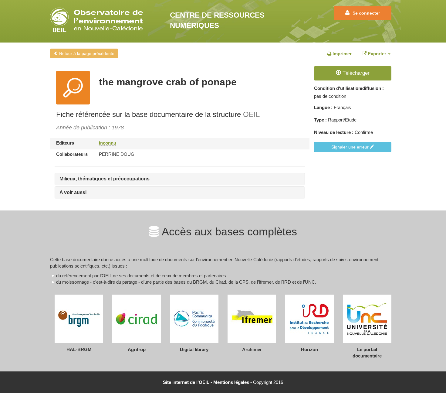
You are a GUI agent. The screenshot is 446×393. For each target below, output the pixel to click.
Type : (320, 119)
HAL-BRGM (79, 349)
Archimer (252, 349)
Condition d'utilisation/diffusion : (349, 88)
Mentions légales (231, 382)
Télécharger (355, 73)
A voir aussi (72, 192)
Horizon (309, 349)
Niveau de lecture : (333, 132)
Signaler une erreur (350, 147)
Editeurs (65, 142)
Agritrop (137, 349)
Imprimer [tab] (341, 53)
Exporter (377, 53)
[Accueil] (98, 19)
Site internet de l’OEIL (186, 382)
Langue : (323, 107)
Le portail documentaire (367, 352)
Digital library (194, 349)
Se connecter (366, 13)
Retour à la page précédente (86, 53)
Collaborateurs (72, 154)
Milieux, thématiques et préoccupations (104, 178)
